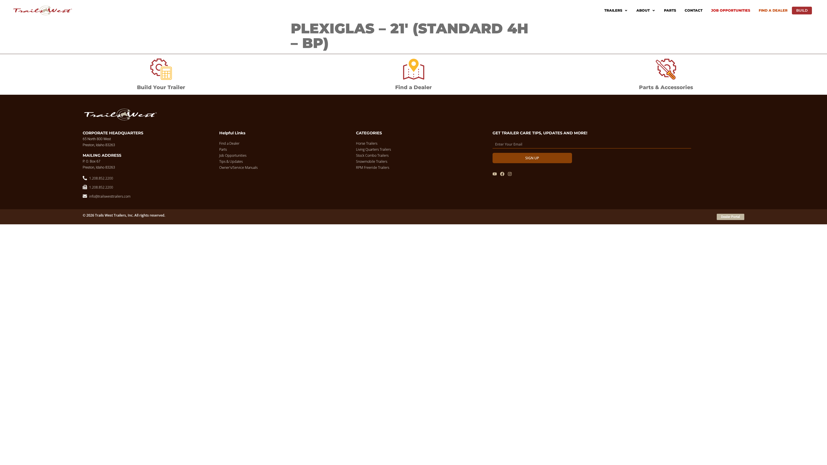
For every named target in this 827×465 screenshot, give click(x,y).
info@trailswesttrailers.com (110, 196)
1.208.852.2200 (101, 178)
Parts (670, 10)
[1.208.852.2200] (85, 178)
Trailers (613, 10)
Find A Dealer (773, 10)
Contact (694, 10)
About (643, 10)
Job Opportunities (730, 10)
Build (802, 10)
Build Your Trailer (161, 87)
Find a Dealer (413, 87)
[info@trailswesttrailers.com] (85, 196)
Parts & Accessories (666, 87)
